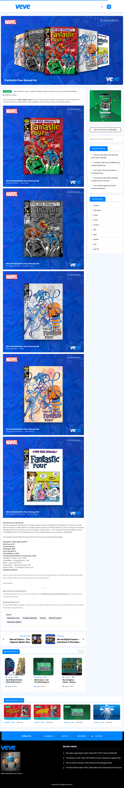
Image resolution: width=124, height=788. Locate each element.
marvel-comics (56, 91)
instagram (81, 736)
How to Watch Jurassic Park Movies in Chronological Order (89, 763)
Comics (7, 91)
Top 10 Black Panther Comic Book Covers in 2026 (14, 681)
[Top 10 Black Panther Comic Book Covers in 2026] (15, 666)
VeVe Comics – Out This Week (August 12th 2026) (41, 681)
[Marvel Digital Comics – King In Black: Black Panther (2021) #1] (72, 666)
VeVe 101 (96, 249)
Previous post (25, 636)
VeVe (94, 244)
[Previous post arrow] (3, 639)
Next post (60, 636)
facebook (49, 736)
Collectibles (97, 210)
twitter (65, 736)
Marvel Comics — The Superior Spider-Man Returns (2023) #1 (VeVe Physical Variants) (18, 640)
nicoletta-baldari (70, 91)
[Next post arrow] (83, 639)
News (95, 234)
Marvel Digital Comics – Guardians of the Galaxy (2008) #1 (68, 640)
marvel (46, 91)
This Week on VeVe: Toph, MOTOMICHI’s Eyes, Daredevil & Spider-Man (93, 758)
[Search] (102, 7)
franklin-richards (36, 91)
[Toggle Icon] (109, 7)
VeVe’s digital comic (25, 100)
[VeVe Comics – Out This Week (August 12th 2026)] (43, 666)
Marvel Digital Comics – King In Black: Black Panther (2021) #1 (70, 681)
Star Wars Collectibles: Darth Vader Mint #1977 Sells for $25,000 (91, 753)
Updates (96, 239)
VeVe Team (11, 677)
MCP (94, 230)
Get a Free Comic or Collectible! (105, 130)
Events (95, 220)
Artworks (96, 205)
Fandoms (96, 225)
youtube (98, 736)
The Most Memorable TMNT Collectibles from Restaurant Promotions (94, 768)
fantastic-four (22, 91)
